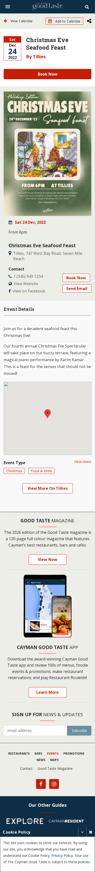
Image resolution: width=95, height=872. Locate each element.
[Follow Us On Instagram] (54, 784)
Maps (54, 760)
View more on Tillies (48, 488)
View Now (47, 559)
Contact (26, 768)
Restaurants (19, 753)
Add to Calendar (67, 21)
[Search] (87, 7)
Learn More (47, 692)
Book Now (47, 74)
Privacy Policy (62, 855)
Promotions (73, 753)
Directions (82, 461)
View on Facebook (28, 291)
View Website (26, 283)
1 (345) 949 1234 (28, 276)
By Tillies (36, 56)
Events (52, 753)
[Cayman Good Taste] (47, 6)
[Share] (89, 21)
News (41, 760)
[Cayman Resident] (68, 821)
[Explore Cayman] (27, 821)
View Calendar (21, 21)
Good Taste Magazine (55, 768)
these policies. (79, 862)
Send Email (76, 288)
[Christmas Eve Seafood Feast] (47, 153)
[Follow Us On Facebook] (41, 784)
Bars (38, 753)
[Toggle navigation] (7, 6)
